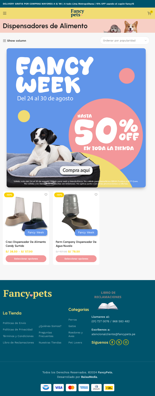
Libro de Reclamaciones (18, 342)
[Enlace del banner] (76, 117)
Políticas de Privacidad (18, 329)
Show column (16, 40)
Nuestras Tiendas (50, 342)
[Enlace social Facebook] (112, 342)
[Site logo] (77, 13)
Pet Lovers (75, 342)
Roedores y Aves (75, 334)
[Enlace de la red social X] (119, 342)
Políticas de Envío (14, 323)
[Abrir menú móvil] (5, 13)
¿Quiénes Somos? (50, 326)
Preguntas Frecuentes (46, 334)
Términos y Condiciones (18, 336)
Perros (72, 319)
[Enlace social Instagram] (126, 342)
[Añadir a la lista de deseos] (46, 194)
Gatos (72, 326)
